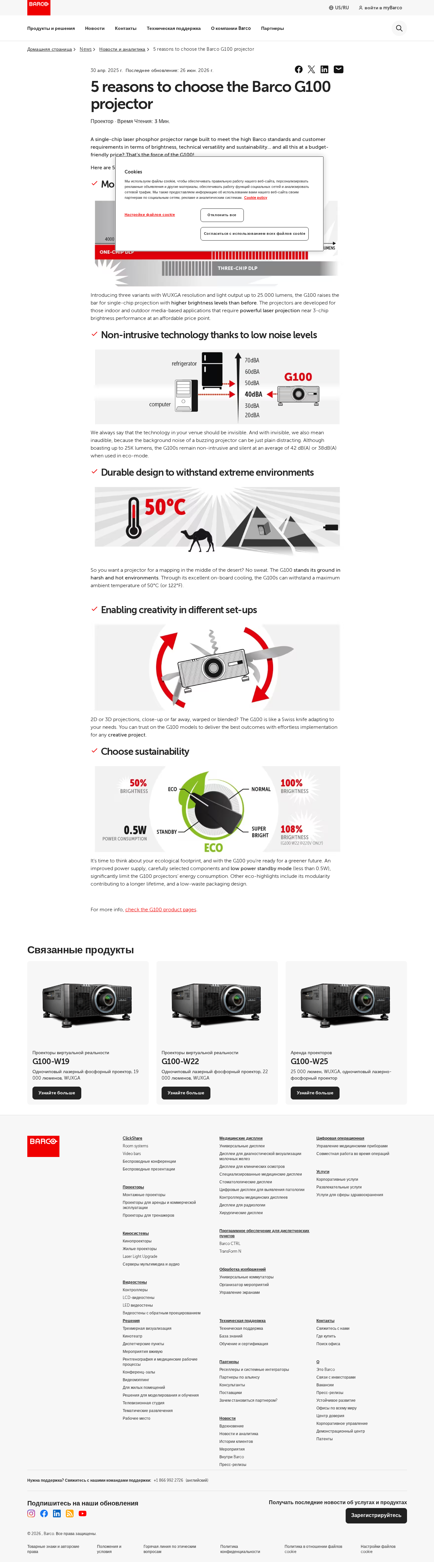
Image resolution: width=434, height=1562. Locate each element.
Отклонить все (222, 215)
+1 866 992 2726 (181, 1480)
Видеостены (135, 1282)
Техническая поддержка (174, 28)
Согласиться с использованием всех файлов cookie (255, 234)
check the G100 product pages (160, 910)
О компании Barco (231, 28)
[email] (338, 69)
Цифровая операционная (340, 1138)
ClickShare (132, 1138)
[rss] (70, 1513)
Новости (95, 28)
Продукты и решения (51, 28)
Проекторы (133, 1187)
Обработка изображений (242, 1269)
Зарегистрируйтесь (376, 1515)
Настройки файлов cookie (150, 215)
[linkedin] (324, 69)
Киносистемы (136, 1233)
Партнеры (272, 28)
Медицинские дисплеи (240, 1138)
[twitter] (311, 69)
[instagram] (31, 1513)
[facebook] (299, 69)
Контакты (126, 28)
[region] (219, 204)
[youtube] (82, 1513)
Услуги (322, 1171)
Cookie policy (255, 198)
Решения (131, 1321)
